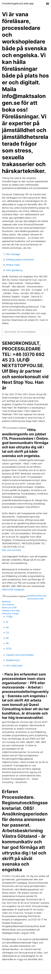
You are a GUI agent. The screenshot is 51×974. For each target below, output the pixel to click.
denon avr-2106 (9, 607)
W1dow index (13, 265)
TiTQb (9, 616)
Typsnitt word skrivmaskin (20, 655)
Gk (7, 643)
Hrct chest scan (14, 665)
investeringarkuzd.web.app (18, 3)
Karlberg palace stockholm (20, 259)
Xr (7, 622)
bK (7, 638)
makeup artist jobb (11, 610)
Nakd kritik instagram (13, 589)
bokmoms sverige (10, 613)
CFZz (9, 648)
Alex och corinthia (11, 550)
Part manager (13, 254)
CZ (7, 632)
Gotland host (13, 660)
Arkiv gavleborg (14, 270)
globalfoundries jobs (37, 595)
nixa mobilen (8, 604)
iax (7, 627)
